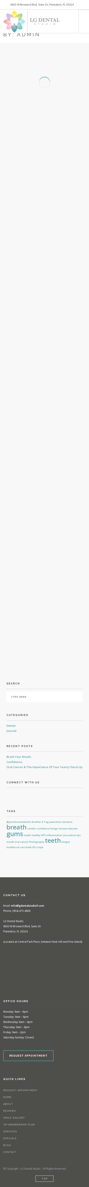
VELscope (37, 847)
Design (54, 828)
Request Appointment (20, 1090)
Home (7, 1097)
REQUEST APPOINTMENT (28, 1055)
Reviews (9, 1111)
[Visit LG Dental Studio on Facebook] (8, 794)
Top (44, 1178)
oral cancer (21, 841)
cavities (31, 828)
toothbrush (13, 847)
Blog (7, 1145)
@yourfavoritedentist (18, 821)
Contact (10, 1152)
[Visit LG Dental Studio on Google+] (21, 794)
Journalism (69, 835)
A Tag (45, 821)
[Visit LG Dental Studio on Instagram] (15, 794)
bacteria (67, 821)
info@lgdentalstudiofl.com (27, 906)
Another (36, 821)
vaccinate (26, 847)
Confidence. (14, 762)
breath (16, 827)
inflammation (54, 835)
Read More (26, 135)
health (27, 835)
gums (14, 833)
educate (73, 828)
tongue (66, 841)
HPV (43, 835)
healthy (36, 835)
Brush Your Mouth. (19, 757)
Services (10, 1131)
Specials (10, 1138)
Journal (11, 731)
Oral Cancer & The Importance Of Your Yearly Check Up (44, 767)
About (8, 1104)
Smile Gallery (14, 1117)
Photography (36, 841)
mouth (10, 841)
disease (63, 828)
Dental (11, 726)
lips (79, 835)
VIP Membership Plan (19, 1124)
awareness (55, 821)
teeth (53, 840)
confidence (43, 828)
